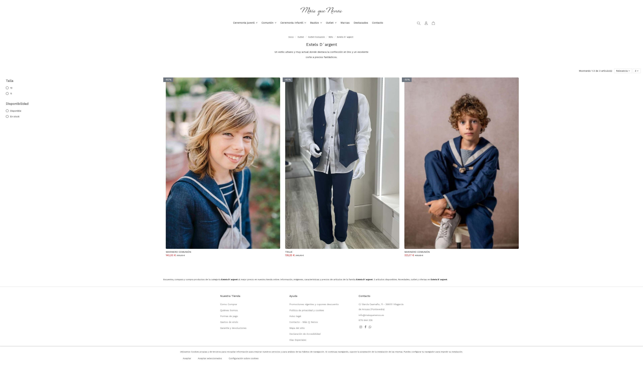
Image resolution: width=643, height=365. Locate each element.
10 (11, 88)
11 (11, 93)
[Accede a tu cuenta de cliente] (426, 22)
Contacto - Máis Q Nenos (303, 322)
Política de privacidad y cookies (306, 310)
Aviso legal (295, 316)
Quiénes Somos (229, 310)
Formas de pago (229, 316)
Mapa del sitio (297, 328)
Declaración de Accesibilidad (304, 334)
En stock (14, 116)
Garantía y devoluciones (233, 328)
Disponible (15, 111)
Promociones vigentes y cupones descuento (314, 304)
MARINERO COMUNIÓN (178, 252)
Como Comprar (228, 304)
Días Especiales (297, 340)
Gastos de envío (229, 322)
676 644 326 (366, 320)
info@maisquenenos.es (371, 315)
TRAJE (288, 252)
